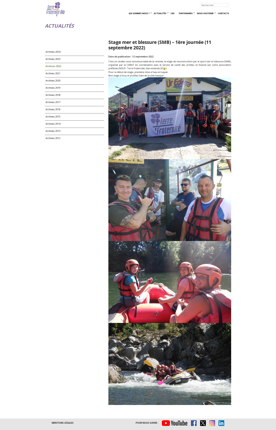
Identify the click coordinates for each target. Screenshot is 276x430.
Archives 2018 (53, 95)
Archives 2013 (53, 131)
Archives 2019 (53, 87)
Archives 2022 (53, 66)
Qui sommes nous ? (139, 13)
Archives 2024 (53, 51)
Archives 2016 (53, 109)
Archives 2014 (53, 123)
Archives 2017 (53, 102)
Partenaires (186, 13)
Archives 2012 (53, 138)
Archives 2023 (53, 59)
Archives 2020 (53, 80)
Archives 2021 (53, 73)
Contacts (223, 13)
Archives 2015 (53, 116)
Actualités (160, 13)
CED (173, 13)
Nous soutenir (205, 13)
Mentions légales (62, 422)
